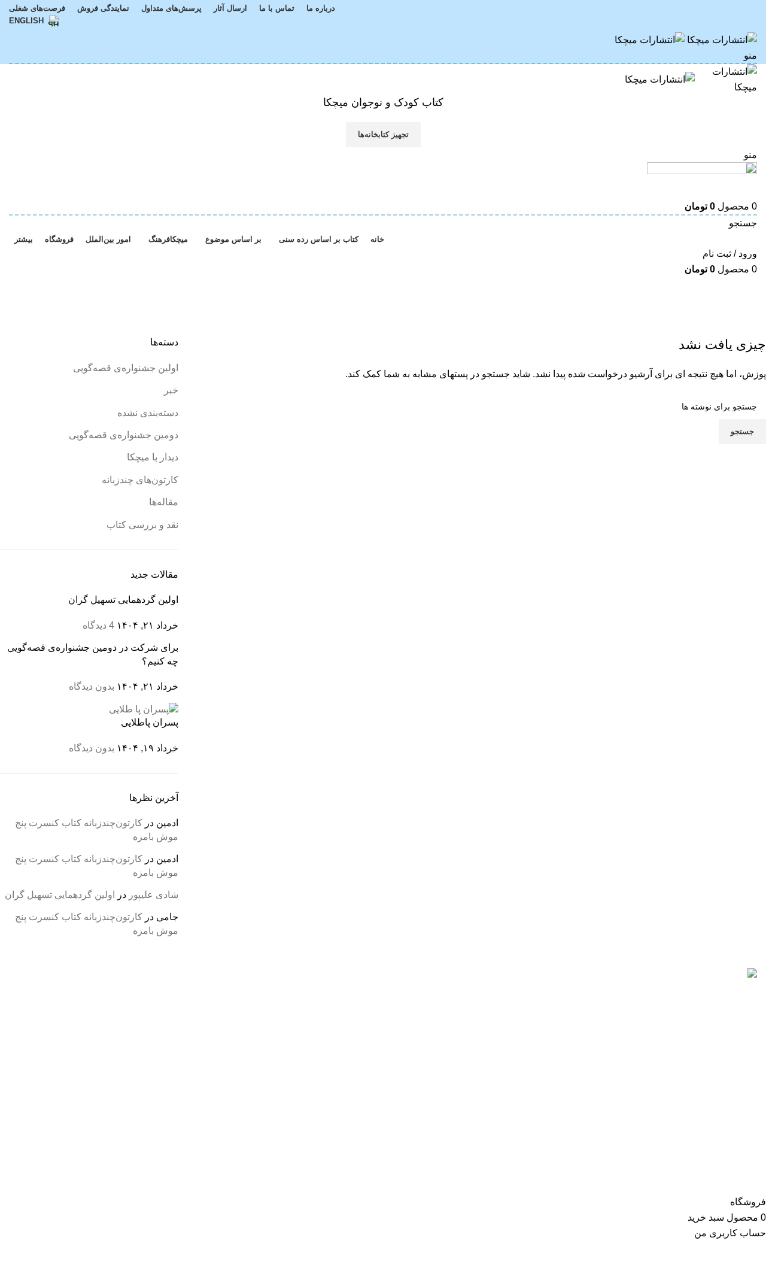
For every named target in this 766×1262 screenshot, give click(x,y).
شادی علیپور (153, 895)
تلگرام (106, 1038)
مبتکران (358, 993)
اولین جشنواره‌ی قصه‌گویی (125, 368)
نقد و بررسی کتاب (142, 525)
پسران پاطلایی (149, 722)
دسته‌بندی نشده (147, 413)
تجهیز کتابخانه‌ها (383, 134)
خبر (171, 390)
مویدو (363, 1016)
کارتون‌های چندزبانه (140, 480)
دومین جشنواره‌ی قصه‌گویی (123, 435)
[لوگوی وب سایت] (721, 39)
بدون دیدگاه (91, 686)
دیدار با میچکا (152, 457)
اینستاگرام (98, 993)
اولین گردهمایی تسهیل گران (123, 599)
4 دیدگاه (98, 625)
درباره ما (229, 993)
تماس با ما (226, 1016)
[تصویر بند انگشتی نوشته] (143, 708)
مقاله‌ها (163, 502)
